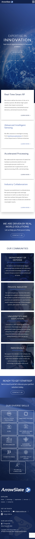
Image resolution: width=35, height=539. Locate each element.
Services (26, 499)
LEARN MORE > (9, 432)
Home (2, 499)
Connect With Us (8, 514)
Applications (18, 499)
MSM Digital (23, 531)
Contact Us (17, 235)
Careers (3, 502)
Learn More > (26, 174)
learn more (17, 52)
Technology (9, 499)
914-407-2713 (6, 511)
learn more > (26, 115)
